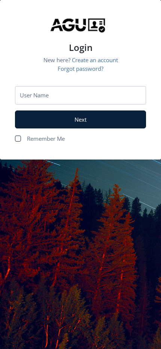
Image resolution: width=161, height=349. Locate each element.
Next (80, 119)
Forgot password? (80, 68)
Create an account (95, 60)
